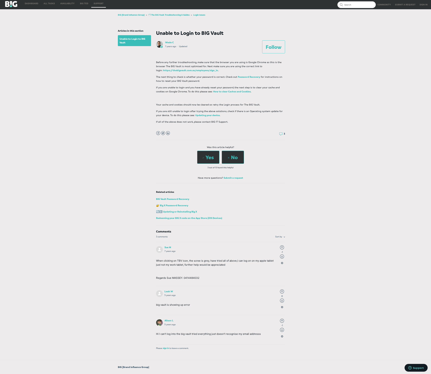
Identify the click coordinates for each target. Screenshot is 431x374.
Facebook (158, 133)
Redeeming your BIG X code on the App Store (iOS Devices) (189, 217)
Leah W (168, 291)
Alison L (168, 320)
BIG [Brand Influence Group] (131, 14)
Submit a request (233, 177)
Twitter (163, 133)
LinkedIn (168, 133)
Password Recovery (249, 76)
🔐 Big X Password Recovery (172, 205)
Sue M (167, 247)
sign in (166, 348)
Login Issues (199, 14)
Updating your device (207, 115)
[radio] (208, 157)
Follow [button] (273, 47)
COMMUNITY (384, 4)
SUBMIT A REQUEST (405, 4)
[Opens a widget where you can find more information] (416, 368)
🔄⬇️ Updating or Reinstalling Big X (176, 211)
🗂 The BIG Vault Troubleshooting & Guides (169, 14)
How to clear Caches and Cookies (232, 91)
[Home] (8, 6)
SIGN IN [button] (424, 4)
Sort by (279, 236)
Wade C (169, 42)
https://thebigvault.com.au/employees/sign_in (190, 70)
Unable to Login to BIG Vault (132, 40)
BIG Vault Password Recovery (172, 198)
